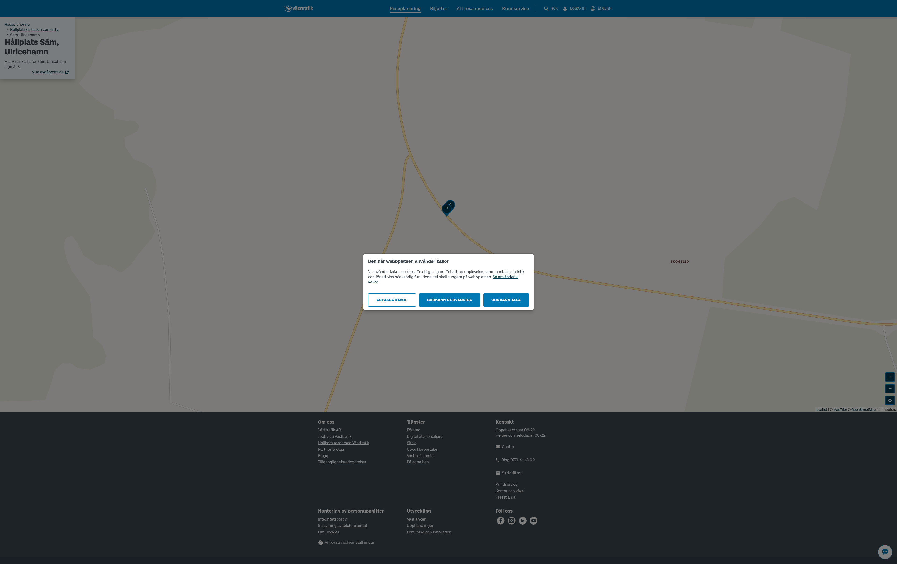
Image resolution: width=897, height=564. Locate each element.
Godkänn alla (506, 300)
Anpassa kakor (392, 300)
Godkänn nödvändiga (449, 300)
